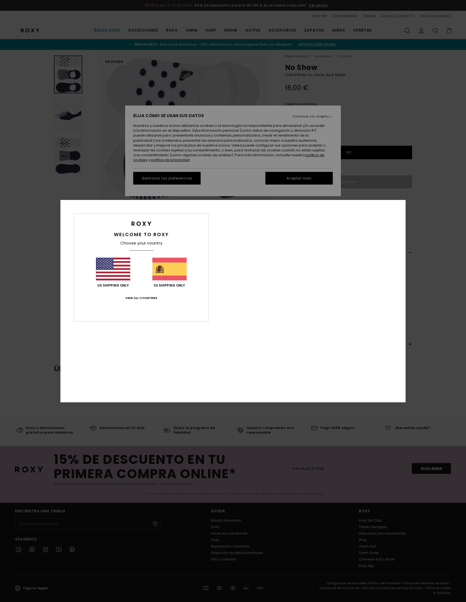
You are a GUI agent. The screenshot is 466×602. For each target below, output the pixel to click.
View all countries (141, 298)
